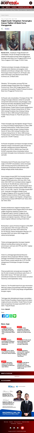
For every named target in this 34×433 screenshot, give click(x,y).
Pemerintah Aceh (23, 7)
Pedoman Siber (25, 421)
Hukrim (7, 15)
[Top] (31, 430)
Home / (3, 15)
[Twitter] (6, 315)
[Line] (14, 315)
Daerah (14, 7)
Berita (8, 7)
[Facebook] (2, 315)
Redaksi (11, 421)
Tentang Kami (17, 421)
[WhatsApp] (10, 315)
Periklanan (13, 423)
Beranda (6, 421)
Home (2, 7)
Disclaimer (19, 423)
